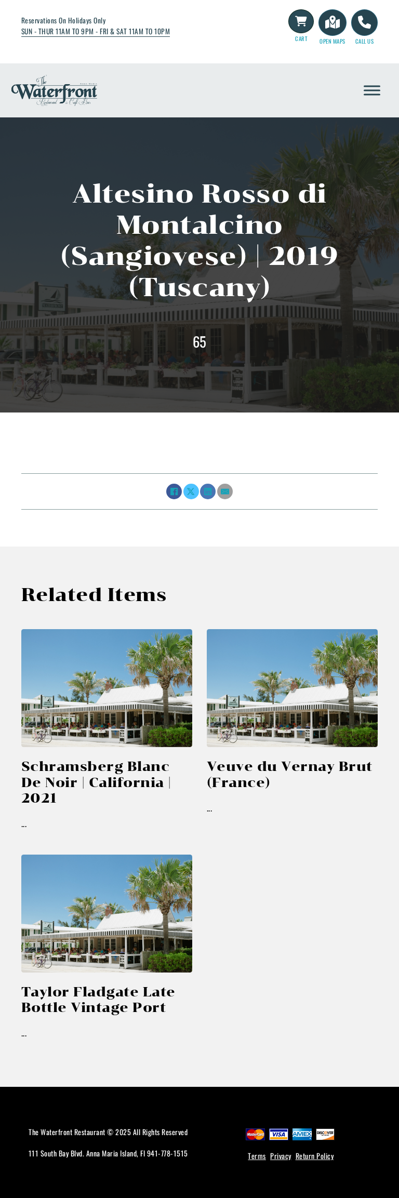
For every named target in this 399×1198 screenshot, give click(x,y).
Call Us (364, 41)
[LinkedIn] (208, 491)
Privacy (280, 1155)
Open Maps (332, 41)
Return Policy (315, 1155)
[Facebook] (174, 491)
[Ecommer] (301, 21)
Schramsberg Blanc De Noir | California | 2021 (96, 782)
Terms (257, 1155)
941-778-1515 (167, 1153)
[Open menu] (372, 90)
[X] (191, 491)
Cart (301, 38)
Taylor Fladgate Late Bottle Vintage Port (98, 999)
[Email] (225, 491)
